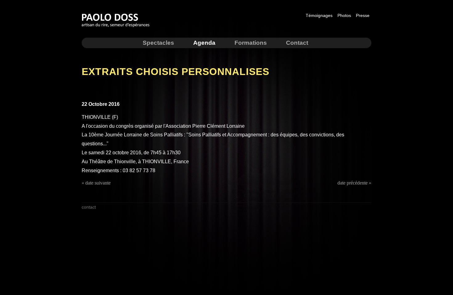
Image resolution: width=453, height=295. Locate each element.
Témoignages (319, 15)
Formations (251, 42)
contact (89, 207)
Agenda (204, 42)
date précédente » (354, 182)
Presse (362, 15)
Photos (344, 15)
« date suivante (96, 182)
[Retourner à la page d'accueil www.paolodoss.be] (117, 28)
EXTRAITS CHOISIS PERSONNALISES (175, 71)
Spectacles (158, 42)
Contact (297, 42)
